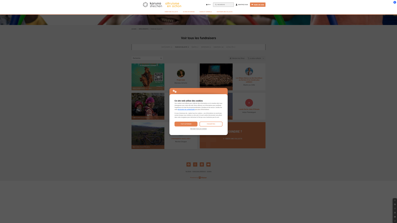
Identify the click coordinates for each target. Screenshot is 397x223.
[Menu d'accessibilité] (394, 2)
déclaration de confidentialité (186, 109)
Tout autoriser (186, 124)
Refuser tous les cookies (198, 129)
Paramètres (211, 124)
